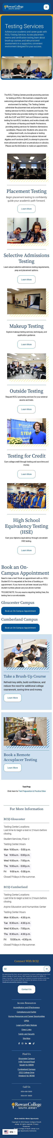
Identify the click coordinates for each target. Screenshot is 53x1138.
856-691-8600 (26, 1095)
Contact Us (26, 989)
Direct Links (26, 1029)
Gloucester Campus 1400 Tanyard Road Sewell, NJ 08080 (26, 1061)
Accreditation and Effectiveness (26, 1007)
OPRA (26, 1020)
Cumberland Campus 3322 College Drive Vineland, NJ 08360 (26, 1072)
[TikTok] (34, 1043)
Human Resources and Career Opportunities (26, 1016)
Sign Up (46, 969)
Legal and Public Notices (26, 1025)
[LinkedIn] (26, 1043)
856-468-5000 (26, 1091)
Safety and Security (26, 1034)
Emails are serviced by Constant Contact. (15, 982)
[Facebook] (19, 1043)
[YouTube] (30, 1043)
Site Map (26, 1038)
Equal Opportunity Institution (26, 1131)
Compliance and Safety (26, 1012)
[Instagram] (22, 1043)
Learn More (26, 208)
